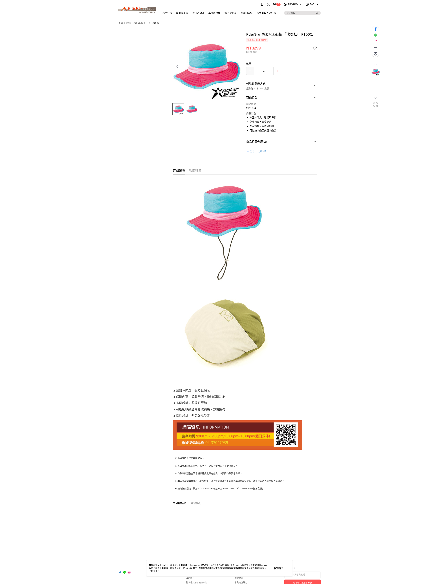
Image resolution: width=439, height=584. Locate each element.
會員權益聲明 (241, 582)
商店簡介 (190, 578)
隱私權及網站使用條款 (196, 582)
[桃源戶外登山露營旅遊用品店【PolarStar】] (137, 9)
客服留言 (239, 578)
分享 (252, 151)
